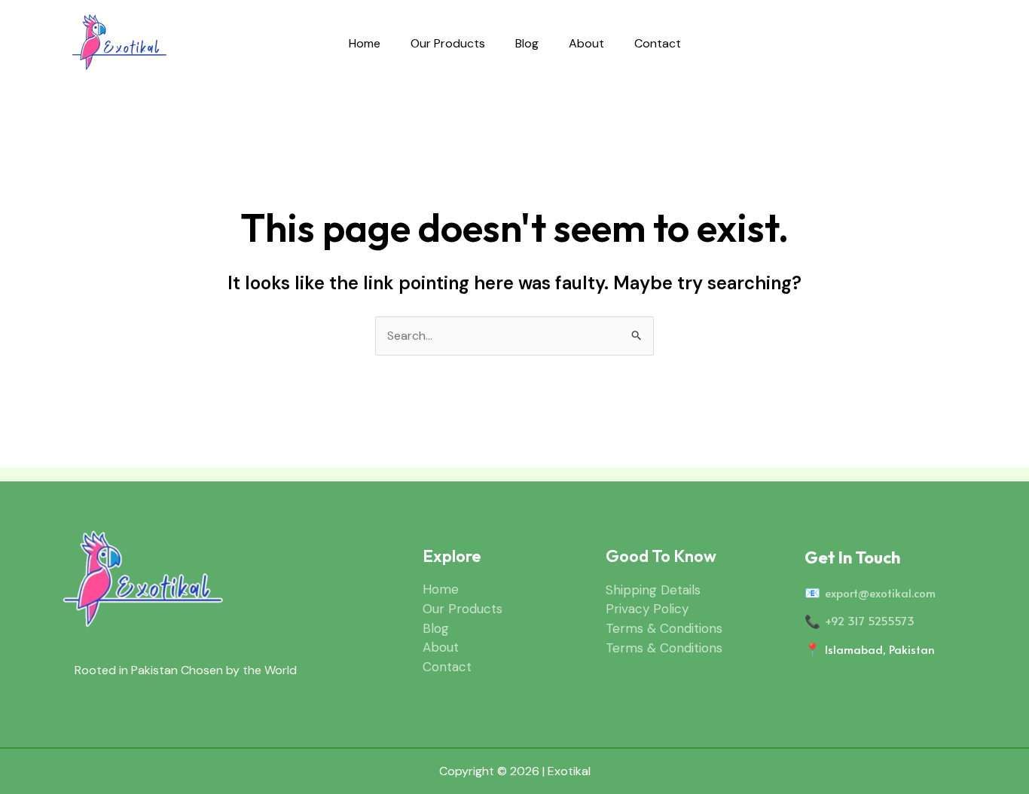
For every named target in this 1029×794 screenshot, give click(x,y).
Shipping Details (653, 590)
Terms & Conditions (664, 628)
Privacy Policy (647, 608)
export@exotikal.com (880, 592)
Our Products (448, 43)
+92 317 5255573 (869, 620)
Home (364, 43)
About (586, 43)
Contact (657, 43)
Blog (527, 43)
